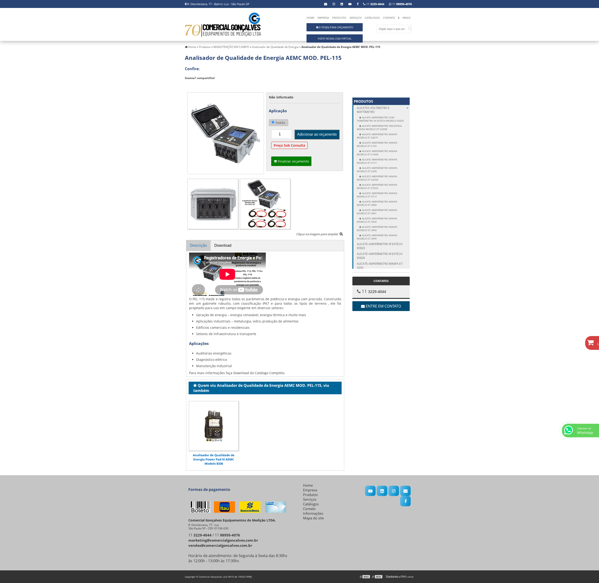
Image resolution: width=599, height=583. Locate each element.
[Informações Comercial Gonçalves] (398, 18)
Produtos (339, 17)
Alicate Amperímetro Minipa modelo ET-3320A (377, 178)
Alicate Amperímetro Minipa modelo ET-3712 (377, 195)
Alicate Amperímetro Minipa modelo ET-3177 (377, 161)
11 (401, 4)
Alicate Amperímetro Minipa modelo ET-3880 (377, 203)
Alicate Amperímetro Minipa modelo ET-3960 (377, 228)
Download (222, 245)
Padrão (280, 123)
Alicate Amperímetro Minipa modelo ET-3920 (377, 220)
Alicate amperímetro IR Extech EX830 (379, 256)
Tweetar (193, 85)
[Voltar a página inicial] (223, 24)
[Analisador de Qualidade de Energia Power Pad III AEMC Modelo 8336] (213, 426)
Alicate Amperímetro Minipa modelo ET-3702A (377, 186)
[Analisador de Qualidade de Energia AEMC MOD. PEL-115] (225, 132)
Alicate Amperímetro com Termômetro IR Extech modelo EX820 (380, 119)
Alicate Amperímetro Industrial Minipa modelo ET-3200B (379, 127)
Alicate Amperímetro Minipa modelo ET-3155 (377, 144)
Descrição (198, 245)
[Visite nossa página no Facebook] (357, 4)
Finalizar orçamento (293, 161)
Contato (389, 17)
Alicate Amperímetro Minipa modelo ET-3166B (377, 152)
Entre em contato (383, 306)
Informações (313, 513)
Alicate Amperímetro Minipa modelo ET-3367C (377, 136)
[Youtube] (349, 4)
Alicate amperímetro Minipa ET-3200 (380, 266)
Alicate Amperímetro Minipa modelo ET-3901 (377, 211)
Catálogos (372, 17)
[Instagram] (333, 4)
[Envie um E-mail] (325, 4)
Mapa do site (313, 518)
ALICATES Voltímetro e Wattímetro (373, 110)
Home (310, 17)
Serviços (356, 17)
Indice (406, 17)
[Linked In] (341, 4)
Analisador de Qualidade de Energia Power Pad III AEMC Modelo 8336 (213, 459)
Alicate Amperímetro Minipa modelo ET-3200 (377, 169)
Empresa (323, 17)
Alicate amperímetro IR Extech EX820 (379, 246)
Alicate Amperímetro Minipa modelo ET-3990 (377, 237)
